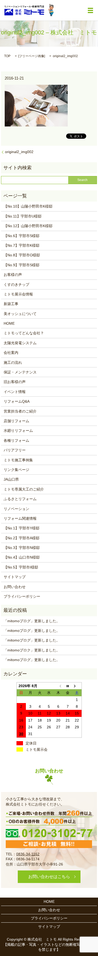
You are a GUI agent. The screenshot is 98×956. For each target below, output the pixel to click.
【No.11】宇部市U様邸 (23, 216)
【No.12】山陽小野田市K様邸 (28, 226)
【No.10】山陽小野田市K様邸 (28, 206)
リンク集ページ (16, 470)
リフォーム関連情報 (20, 518)
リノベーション (16, 509)
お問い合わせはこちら (49, 876)
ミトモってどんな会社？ (24, 333)
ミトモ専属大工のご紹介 (24, 489)
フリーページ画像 (31, 56)
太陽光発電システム (20, 343)
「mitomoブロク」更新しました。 (32, 650)
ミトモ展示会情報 (18, 294)
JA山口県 (11, 479)
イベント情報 (15, 392)
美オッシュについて (20, 314)
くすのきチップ (16, 284)
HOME (9, 323)
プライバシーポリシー (22, 596)
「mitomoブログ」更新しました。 (32, 621)
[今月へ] (67, 685)
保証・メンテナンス (20, 372)
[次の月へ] (77, 685)
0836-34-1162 (27, 854)
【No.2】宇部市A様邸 (21, 538)
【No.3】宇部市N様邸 (22, 548)
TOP (7, 56)
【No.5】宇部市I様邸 (21, 567)
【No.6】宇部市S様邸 (21, 236)
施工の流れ (13, 362)
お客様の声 (13, 275)
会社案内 (11, 352)
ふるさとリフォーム (20, 499)
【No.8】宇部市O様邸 (22, 255)
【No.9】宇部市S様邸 (21, 265)
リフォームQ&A (17, 401)
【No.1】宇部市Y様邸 (21, 528)
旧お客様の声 (15, 382)
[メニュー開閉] (90, 10)
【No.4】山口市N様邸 (22, 557)
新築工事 (11, 304)
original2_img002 (19, 152)
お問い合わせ (15, 587)
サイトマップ (15, 577)
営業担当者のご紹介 (20, 411)
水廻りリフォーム (18, 430)
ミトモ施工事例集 (18, 460)
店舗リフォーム (16, 421)
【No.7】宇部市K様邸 (21, 245)
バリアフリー (15, 450)
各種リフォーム (16, 440)
